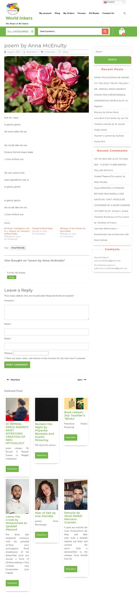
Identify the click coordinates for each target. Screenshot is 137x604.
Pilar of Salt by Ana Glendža (45, 514)
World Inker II (32, 52)
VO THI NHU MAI (103, 159)
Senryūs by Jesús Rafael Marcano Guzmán (73, 517)
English (111, 2)
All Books (94, 13)
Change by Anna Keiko (42, 228)
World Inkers (19, 18)
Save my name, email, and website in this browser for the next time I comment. (46, 358)
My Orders (69, 13)
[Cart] (122, 33)
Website (8, 353)
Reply (11, 277)
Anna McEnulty (18, 248)
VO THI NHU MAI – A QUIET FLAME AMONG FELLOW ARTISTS (111, 165)
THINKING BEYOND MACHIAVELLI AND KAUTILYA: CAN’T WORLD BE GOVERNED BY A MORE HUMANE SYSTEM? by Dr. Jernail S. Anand (112, 199)
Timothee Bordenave (104, 217)
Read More (13, 470)
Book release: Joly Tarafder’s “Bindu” (74, 415)
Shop (57, 13)
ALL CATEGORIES (17, 31)
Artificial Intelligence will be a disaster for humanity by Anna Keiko (16, 231)
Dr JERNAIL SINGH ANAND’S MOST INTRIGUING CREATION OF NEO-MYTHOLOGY (17, 433)
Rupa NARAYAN (102, 188)
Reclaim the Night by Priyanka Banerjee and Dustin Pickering (44, 432)
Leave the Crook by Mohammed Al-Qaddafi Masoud (17, 523)
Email (8, 338)
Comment (9, 300)
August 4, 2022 (13, 52)
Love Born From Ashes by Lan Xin (111, 118)
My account (45, 13)
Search (105, 31)
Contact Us (108, 13)
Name (8, 324)
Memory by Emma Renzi (106, 112)
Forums (82, 13)
